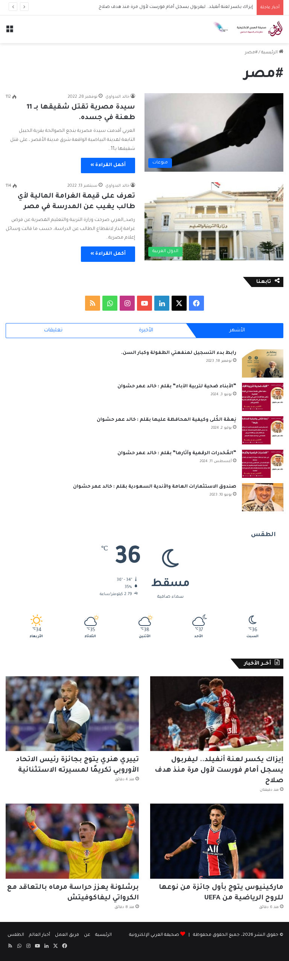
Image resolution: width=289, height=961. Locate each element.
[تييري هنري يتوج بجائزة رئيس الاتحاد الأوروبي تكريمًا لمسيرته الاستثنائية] (72, 713)
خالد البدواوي (117, 97)
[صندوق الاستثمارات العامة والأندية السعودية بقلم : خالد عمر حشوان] (262, 497)
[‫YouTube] (144, 303)
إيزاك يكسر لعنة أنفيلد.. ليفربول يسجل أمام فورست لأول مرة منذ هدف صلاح (219, 770)
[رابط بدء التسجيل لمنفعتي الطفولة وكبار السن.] (262, 363)
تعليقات (53, 330)
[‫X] (179, 303)
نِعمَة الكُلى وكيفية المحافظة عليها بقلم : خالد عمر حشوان (166, 420)
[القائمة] (9, 32)
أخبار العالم (39, 935)
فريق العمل (67, 935)
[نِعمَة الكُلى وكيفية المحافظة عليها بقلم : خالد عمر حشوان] (262, 430)
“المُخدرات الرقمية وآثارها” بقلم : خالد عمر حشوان (176, 453)
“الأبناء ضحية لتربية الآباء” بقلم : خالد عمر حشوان (176, 386)
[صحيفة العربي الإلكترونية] (247, 29)
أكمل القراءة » (108, 165)
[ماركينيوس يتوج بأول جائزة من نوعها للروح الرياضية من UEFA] (216, 841)
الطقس (16, 935)
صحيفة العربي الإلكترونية (154, 935)
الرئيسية (270, 52)
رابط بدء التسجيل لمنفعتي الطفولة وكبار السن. (178, 353)
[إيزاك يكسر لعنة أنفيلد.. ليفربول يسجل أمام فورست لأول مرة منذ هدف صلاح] (216, 713)
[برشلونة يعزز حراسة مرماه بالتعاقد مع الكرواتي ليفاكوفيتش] (72, 841)
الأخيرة (146, 330)
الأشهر (237, 330)
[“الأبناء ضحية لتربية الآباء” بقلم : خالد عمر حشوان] (262, 397)
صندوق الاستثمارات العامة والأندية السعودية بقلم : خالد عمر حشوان (154, 487)
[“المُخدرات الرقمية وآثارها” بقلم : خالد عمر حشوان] (262, 464)
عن (87, 935)
